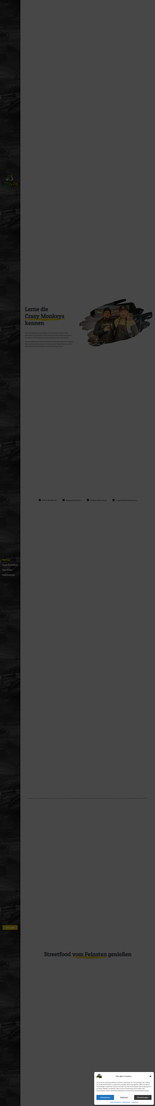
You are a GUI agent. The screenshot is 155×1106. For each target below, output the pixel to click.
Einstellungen (142, 1097)
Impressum (134, 1102)
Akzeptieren (105, 1097)
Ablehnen (124, 1097)
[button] (150, 1076)
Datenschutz (126, 1102)
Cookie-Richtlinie (115, 1102)
